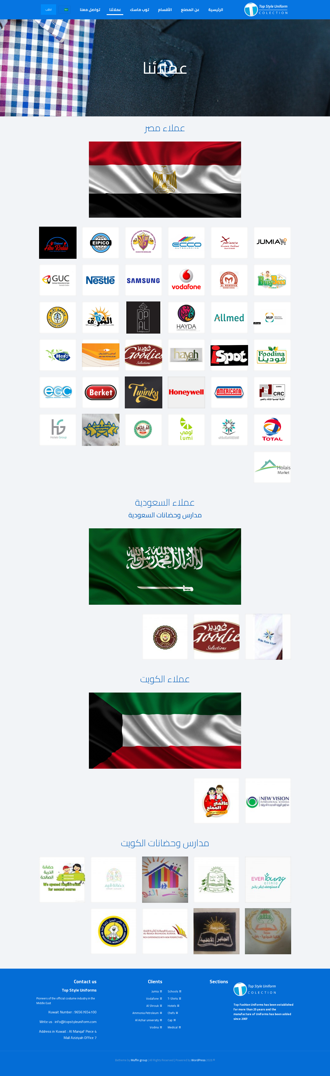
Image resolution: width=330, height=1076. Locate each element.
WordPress (198, 1060)
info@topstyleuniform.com (76, 1021)
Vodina (154, 1027)
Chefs (171, 1013)
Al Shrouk (152, 1005)
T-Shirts (173, 998)
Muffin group (139, 1060)
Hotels (172, 1005)
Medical (173, 1027)
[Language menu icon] (64, 10)
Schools (173, 991)
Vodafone (152, 998)
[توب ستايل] (266, 9)
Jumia (155, 991)
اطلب (48, 9)
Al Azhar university (147, 1020)
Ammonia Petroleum (145, 1013)
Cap (170, 1020)
